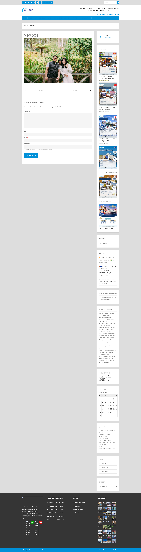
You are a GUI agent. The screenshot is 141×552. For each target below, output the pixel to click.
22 (113, 409)
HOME (24, 18)
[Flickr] (25, 2)
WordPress (115, 550)
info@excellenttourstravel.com (110, 11)
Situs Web (27, 143)
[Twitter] (31, 2)
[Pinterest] (37, 2)
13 (108, 406)
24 (100, 412)
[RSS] (28, 2)
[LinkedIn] (48, 2)
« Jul (100, 418)
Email (26, 137)
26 (105, 412)
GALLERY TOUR (86, 18)
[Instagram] (51, 2)
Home (25, 25)
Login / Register (100, 14)
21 (111, 409)
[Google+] (43, 2)
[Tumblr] (40, 2)
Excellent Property (104, 467)
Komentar (27, 111)
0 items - (114, 14)
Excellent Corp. (103, 463)
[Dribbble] (45, 2)
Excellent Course (103, 471)
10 (100, 406)
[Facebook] (23, 2)
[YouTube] (34, 2)
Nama (26, 131)
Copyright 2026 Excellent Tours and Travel (33, 550)
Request (76, 18)
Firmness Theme (103, 550)
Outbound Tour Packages (42, 18)
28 (111, 412)
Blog (30, 18)
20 (108, 409)
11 (103, 406)
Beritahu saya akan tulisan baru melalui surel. (38, 149)
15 (113, 406)
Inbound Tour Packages (62, 18)
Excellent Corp (76, 506)
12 (105, 406)
